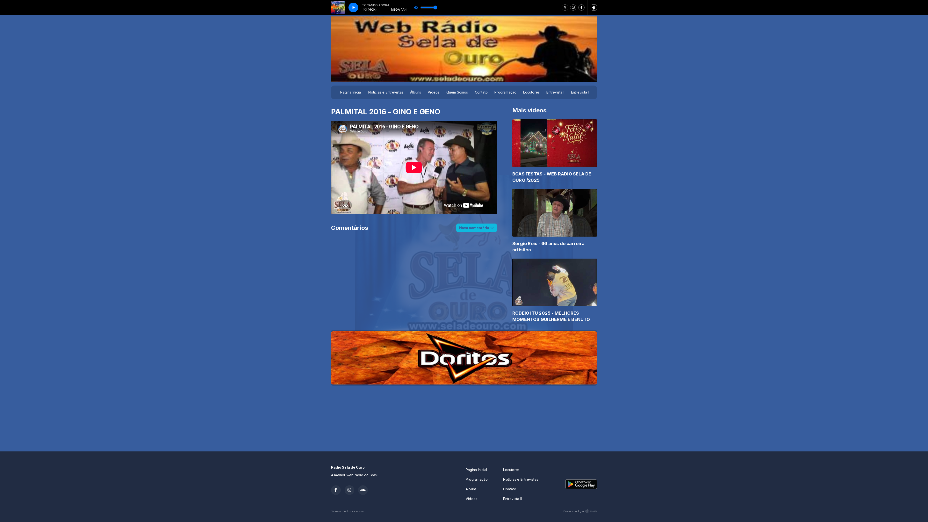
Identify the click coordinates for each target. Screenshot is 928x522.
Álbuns (415, 92)
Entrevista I (555, 92)
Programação (505, 92)
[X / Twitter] (565, 7)
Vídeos (433, 92)
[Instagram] (573, 7)
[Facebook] (581, 7)
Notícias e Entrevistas (385, 92)
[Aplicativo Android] (594, 7)
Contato (481, 92)
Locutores (531, 92)
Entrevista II (580, 92)
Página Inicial (351, 92)
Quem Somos (457, 92)
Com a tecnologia (573, 511)
